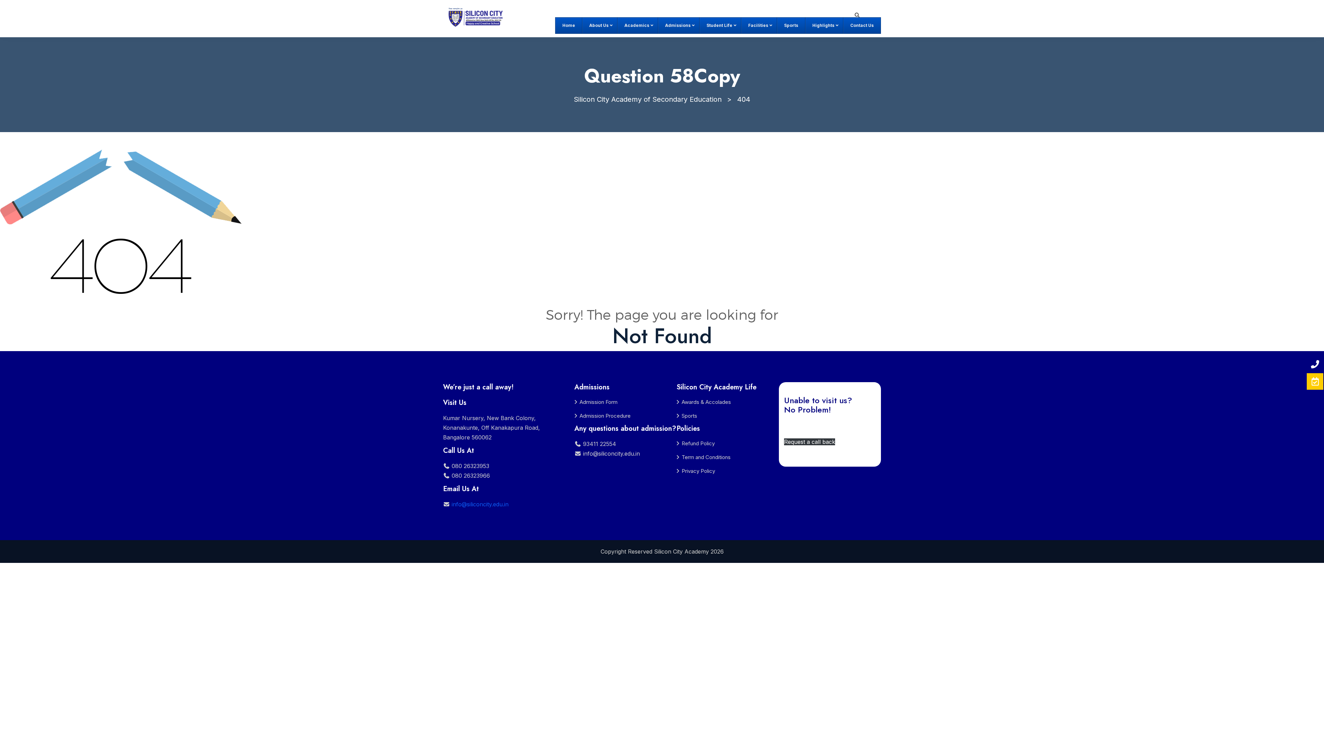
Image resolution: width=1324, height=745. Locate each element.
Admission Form (599, 402)
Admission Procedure (605, 416)
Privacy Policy (698, 471)
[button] (809, 441)
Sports (689, 416)
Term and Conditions (706, 457)
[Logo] (477, 17)
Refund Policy (698, 443)
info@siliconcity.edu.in (480, 504)
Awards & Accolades (706, 402)
